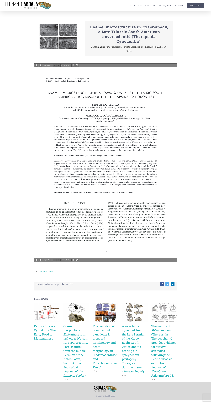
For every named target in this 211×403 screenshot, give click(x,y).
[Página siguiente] (40, 65)
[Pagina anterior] (36, 65)
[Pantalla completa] (77, 65)
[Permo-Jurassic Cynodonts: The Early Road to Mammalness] (47, 312)
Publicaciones (46, 271)
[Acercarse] (59, 65)
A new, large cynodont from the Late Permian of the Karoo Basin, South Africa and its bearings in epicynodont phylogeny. (134, 348)
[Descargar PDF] (73, 65)
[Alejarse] (55, 65)
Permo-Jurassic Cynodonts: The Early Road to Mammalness (45, 332)
